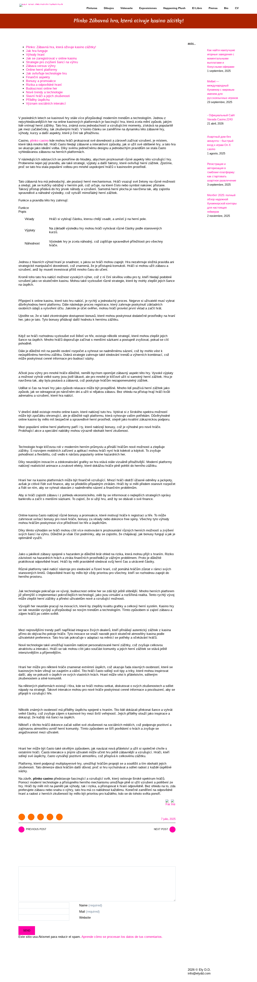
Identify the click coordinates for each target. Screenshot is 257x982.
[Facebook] (168, 801)
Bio (226, 8)
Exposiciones (148, 8)
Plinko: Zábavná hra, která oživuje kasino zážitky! (61, 47)
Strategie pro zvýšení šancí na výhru (52, 62)
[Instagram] (173, 801)
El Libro (197, 8)
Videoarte (126, 8)
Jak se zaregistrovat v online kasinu (51, 58)
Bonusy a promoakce (41, 81)
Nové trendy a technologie (44, 92)
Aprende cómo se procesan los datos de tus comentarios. (122, 937)
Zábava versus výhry (41, 66)
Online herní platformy (41, 69)
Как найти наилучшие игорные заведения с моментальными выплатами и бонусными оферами (221, 58)
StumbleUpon (59, 817)
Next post (161, 829)
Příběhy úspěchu (38, 100)
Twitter (21, 817)
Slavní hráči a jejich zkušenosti (48, 96)
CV (237, 8)
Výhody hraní (35, 54)
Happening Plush (174, 8)
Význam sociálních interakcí (46, 103)
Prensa (213, 8)
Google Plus (50, 817)
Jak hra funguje (37, 51)
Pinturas (92, 8)
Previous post (36, 829)
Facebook (31, 817)
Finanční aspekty (38, 77)
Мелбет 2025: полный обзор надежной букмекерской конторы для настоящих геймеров (222, 203)
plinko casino (39, 140)
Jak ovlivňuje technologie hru (46, 73)
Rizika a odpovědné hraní (44, 85)
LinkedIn (40, 817)
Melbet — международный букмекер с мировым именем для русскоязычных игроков (222, 89)
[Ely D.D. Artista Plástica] (41, 4)
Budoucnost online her (41, 88)
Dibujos (109, 8)
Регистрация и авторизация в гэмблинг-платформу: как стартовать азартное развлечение (221, 172)
